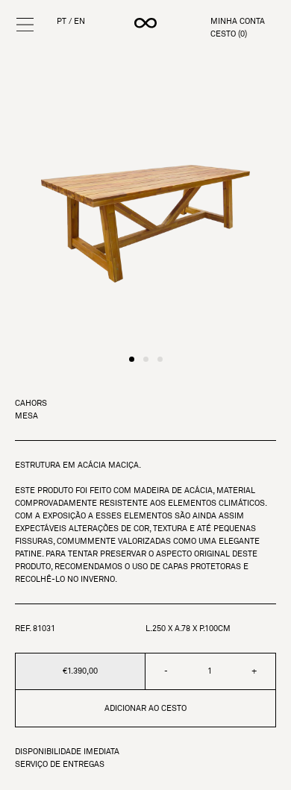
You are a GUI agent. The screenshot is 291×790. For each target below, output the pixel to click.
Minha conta (237, 21)
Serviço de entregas (59, 764)
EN (79, 21)
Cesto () (228, 34)
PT (61, 21)
